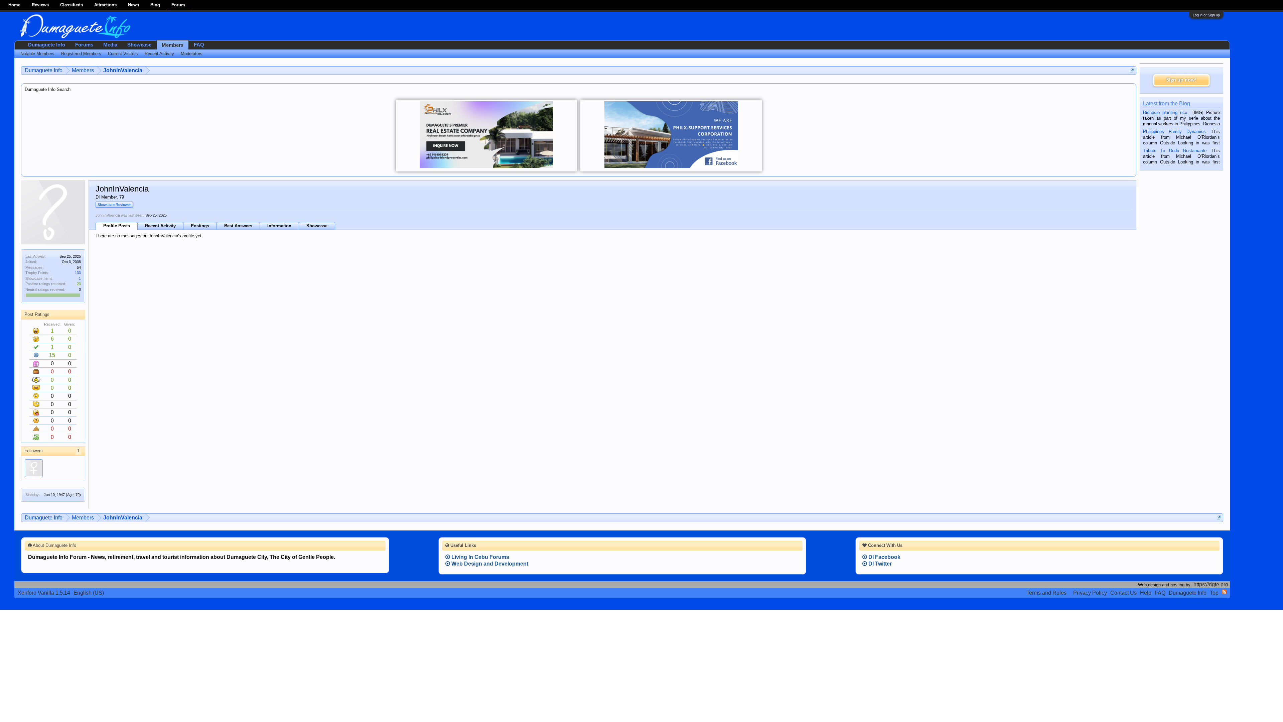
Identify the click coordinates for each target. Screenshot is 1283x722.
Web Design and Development (489, 564)
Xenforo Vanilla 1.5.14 (44, 593)
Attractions (105, 4)
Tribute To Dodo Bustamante (1174, 150)
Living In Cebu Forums (479, 557)
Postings (200, 225)
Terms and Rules (1046, 593)
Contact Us (1123, 593)
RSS (1224, 592)
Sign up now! (1181, 80)
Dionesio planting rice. (1165, 112)
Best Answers (238, 225)
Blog (155, 4)
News (133, 4)
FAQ (199, 44)
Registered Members (81, 53)
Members (172, 45)
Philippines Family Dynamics (1174, 131)
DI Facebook (883, 557)
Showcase (316, 225)
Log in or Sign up (1206, 15)
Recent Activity (160, 225)
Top (1214, 593)
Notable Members (37, 53)
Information (279, 225)
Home (14, 4)
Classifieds (71, 4)
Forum (178, 4)
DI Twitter (879, 564)
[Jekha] (34, 468)
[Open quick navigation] (1132, 70)
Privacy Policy (1090, 593)
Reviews (40, 4)
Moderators (191, 53)
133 (78, 273)
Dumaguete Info (46, 44)
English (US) (89, 593)
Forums (84, 44)
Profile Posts (116, 225)
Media (110, 44)
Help (1145, 593)
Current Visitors (123, 53)
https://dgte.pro (1210, 584)
